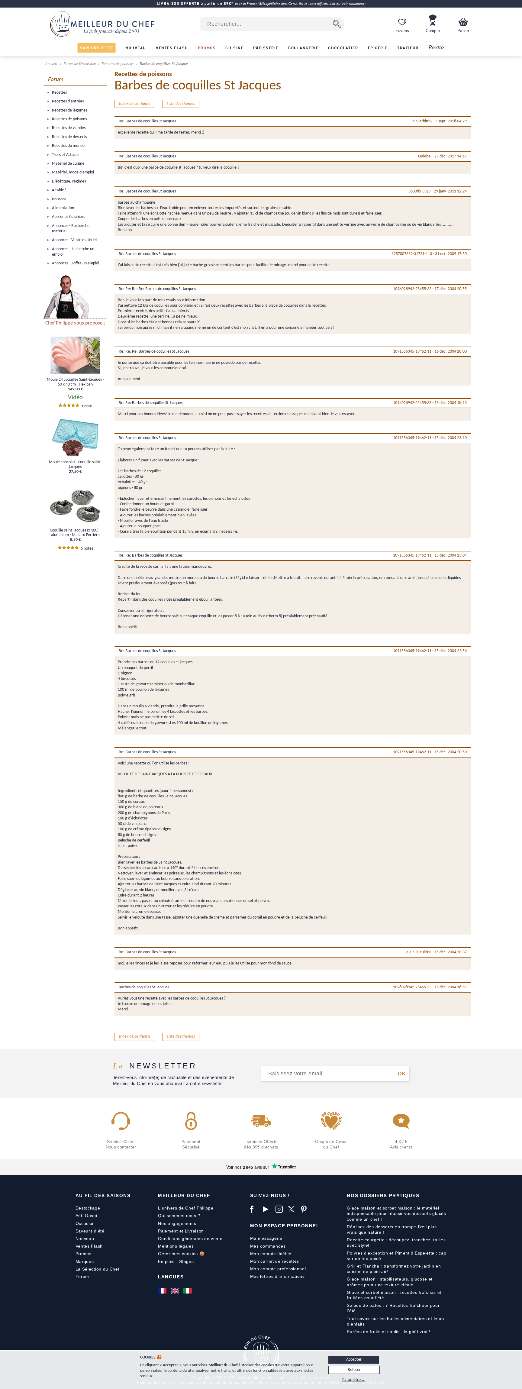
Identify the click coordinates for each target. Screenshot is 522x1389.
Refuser (354, 1370)
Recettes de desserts (69, 137)
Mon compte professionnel (278, 1268)
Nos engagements (177, 1223)
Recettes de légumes (69, 110)
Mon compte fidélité (271, 1253)
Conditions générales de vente (190, 1238)
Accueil (51, 63)
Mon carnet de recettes (274, 1261)
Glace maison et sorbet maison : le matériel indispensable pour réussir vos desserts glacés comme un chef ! (396, 1213)
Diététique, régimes (68, 181)
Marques (85, 1261)
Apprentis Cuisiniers (68, 217)
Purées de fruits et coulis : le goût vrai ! (388, 1331)
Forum (82, 1276)
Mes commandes (268, 1246)
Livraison (194, 1231)
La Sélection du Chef (98, 1269)
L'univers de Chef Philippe (185, 1208)
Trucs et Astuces (65, 155)
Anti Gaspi (86, 1215)
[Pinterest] (306, 1209)
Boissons (58, 199)
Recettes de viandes (68, 128)
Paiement (168, 1231)
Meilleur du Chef (184, 1195)
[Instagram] (280, 1209)
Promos (84, 1253)
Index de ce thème (134, 104)
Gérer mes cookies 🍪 (181, 1253)
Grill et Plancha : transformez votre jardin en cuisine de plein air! (394, 1269)
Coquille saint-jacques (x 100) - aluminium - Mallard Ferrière (75, 532)
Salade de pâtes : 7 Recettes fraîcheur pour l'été (393, 1308)
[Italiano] (188, 1291)
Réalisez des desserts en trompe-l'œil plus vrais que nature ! (392, 1229)
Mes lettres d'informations (277, 1276)
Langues (171, 1276)
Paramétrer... (354, 1380)
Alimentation (62, 208)
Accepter (354, 1359)
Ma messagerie (266, 1238)
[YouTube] (267, 1209)
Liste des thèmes (181, 104)
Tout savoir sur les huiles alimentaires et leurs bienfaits (395, 1321)
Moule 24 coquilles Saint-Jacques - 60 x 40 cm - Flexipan (75, 381)
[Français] (163, 1291)
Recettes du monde (68, 146)
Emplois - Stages (176, 1261)
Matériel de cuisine (67, 163)
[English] (175, 1291)
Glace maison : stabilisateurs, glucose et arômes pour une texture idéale (390, 1282)
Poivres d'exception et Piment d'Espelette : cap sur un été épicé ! (396, 1256)
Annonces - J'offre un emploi (75, 263)
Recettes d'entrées (67, 101)
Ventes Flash (89, 1246)
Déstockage (88, 1208)
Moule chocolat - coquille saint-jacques (75, 464)
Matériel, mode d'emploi (72, 172)
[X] (293, 1209)
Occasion (85, 1223)
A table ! (58, 190)
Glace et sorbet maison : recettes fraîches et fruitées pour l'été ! (394, 1295)
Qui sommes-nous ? (179, 1215)
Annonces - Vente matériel (74, 240)
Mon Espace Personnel (285, 1225)
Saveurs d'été (90, 1231)
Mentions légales (176, 1246)
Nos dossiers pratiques (383, 1195)
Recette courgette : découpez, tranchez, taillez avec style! (396, 1242)
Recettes (436, 47)
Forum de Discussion (80, 63)
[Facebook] (255, 1209)
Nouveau (85, 1238)
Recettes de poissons (118, 63)
